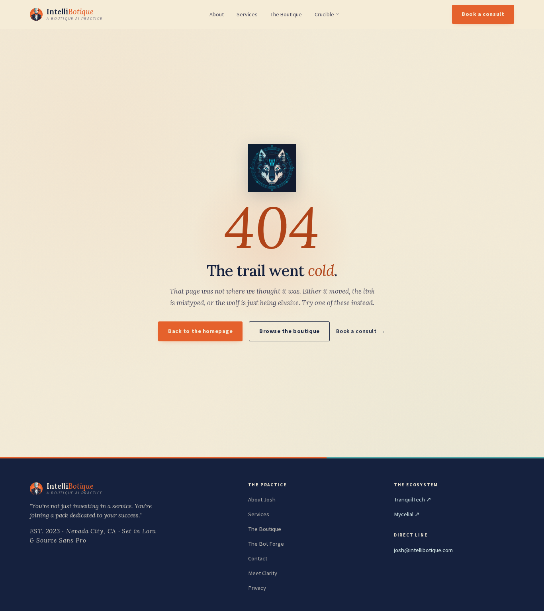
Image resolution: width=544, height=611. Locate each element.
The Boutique (286, 14)
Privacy (257, 587)
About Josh (262, 499)
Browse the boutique (289, 331)
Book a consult (483, 14)
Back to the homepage (200, 331)
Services (247, 14)
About (216, 14)
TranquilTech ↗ (412, 499)
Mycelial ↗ (407, 514)
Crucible (324, 14)
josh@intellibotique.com (423, 550)
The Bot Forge (266, 543)
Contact (257, 558)
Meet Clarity (262, 573)
